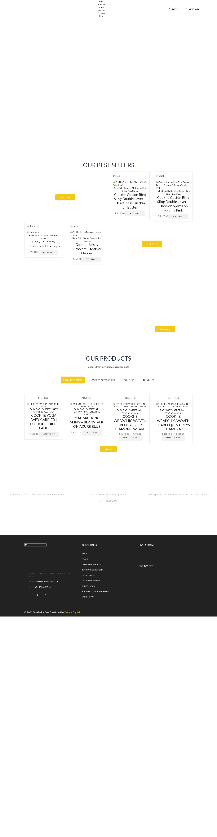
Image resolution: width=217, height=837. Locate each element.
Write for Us (88, 597)
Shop (101, 7)
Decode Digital (72, 612)
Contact (101, 13)
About (85, 559)
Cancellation (88, 586)
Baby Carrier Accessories (46, 235)
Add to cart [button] (135, 213)
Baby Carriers (43, 409)
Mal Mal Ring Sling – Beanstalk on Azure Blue (86, 422)
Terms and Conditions (92, 570)
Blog (101, 16)
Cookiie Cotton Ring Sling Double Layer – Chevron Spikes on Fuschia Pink (173, 203)
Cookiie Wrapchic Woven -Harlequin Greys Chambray (173, 422)
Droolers (44, 238)
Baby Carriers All (126, 188)
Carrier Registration (91, 564)
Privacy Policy (88, 575)
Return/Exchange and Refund (96, 591)
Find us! (101, 10)
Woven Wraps (130, 413)
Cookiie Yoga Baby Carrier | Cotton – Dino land (44, 421)
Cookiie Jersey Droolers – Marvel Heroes (87, 248)
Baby (116, 188)
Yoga (51, 412)
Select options (130, 438)
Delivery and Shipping (92, 580)
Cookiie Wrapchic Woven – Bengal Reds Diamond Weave (130, 422)
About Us (101, 4)
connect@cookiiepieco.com (46, 581)
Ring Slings (133, 191)
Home (84, 553)
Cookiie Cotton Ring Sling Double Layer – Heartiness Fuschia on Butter (130, 200)
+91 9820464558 (43, 587)
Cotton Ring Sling (84, 412)
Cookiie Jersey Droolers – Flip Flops (44, 244)
